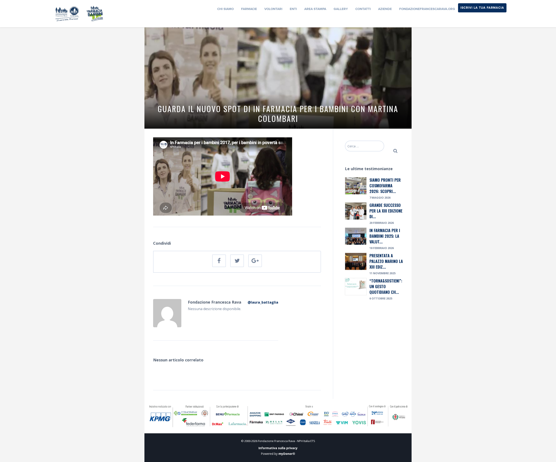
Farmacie (249, 9)
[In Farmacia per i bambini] (79, 13)
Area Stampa (315, 9)
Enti (293, 9)
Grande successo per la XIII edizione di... (385, 210)
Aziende (385, 9)
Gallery (341, 9)
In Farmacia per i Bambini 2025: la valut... (384, 236)
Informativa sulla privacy (278, 448)
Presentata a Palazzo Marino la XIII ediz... (386, 261)
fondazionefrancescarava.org (427, 9)
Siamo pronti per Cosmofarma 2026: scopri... (385, 185)
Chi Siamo (225, 9)
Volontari (273, 9)
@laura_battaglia (263, 302)
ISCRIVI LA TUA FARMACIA (482, 8)
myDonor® (286, 454)
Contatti (363, 9)
